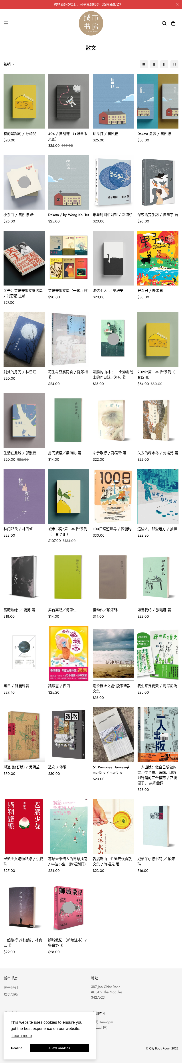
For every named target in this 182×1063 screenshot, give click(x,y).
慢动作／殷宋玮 (105, 610)
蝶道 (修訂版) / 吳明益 (22, 767)
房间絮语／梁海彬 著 (64, 453)
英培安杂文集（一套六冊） (68, 290)
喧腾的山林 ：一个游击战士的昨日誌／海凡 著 (113, 374)
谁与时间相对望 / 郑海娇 (113, 214)
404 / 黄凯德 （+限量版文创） (67, 136)
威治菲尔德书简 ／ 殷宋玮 (156, 861)
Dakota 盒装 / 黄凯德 (154, 133)
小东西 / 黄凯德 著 (19, 214)
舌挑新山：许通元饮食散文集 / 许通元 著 (112, 861)
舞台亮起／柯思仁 (62, 610)
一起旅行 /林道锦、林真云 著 (23, 943)
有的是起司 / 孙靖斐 (20, 133)
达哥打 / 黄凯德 (105, 133)
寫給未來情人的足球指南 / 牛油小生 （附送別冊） (68, 861)
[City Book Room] (91, 23)
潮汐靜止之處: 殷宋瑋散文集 (112, 688)
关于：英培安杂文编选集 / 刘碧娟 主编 (23, 293)
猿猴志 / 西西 (59, 685)
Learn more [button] (22, 1035)
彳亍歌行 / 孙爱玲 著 (110, 453)
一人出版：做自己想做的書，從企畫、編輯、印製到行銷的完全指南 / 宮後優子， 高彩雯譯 (157, 775)
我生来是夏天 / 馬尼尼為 (157, 685)
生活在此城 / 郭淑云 (20, 453)
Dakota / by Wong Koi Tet (68, 214)
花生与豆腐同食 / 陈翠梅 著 (68, 374)
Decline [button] (16, 1048)
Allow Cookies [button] (59, 1048)
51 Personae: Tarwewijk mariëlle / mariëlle (111, 770)
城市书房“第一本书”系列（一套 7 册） (67, 531)
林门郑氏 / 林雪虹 (18, 529)
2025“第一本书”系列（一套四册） (157, 374)
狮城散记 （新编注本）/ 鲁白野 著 (67, 943)
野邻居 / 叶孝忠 (150, 290)
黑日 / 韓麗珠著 (16, 685)
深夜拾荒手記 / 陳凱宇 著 (157, 214)
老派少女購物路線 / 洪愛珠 (23, 861)
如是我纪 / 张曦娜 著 (154, 610)
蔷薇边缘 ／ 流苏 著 (19, 610)
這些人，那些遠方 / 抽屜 (157, 529)
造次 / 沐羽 (57, 767)
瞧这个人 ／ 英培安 (108, 290)
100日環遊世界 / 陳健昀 (112, 529)
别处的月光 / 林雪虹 (20, 372)
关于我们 (11, 987)
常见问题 (11, 994)
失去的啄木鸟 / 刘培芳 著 (157, 453)
